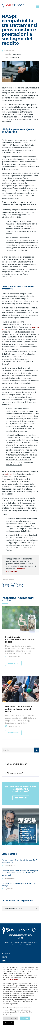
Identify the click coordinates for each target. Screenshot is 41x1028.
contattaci (21, 798)
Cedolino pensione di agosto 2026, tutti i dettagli (19, 885)
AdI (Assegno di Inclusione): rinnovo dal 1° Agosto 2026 (19, 861)
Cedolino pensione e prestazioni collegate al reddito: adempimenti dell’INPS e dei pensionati (20, 873)
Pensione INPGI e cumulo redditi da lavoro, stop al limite (18, 709)
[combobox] (20, 908)
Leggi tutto (13, 663)
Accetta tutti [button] (25, 1018)
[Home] (13, 6)
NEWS (4, 961)
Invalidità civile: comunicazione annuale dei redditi (19, 639)
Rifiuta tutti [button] (8, 1023)
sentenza (8, 474)
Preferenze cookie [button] (10, 1018)
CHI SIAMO (6, 953)
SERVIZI (4, 957)
